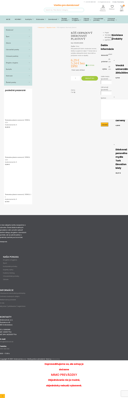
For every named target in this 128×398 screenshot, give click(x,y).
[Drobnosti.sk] (19, 11)
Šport (7, 36)
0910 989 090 (4, 349)
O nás (2, 303)
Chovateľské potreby (98, 19)
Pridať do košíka (89, 79)
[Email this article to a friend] (74, 92)
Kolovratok (56, 359)
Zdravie (8, 43)
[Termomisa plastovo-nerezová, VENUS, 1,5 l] (18, 155)
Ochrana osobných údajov (10, 296)
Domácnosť (52, 19)
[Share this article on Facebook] (71, 92)
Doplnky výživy (8, 270)
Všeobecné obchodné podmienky (12, 293)
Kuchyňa (28, 19)
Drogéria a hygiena (75, 19)
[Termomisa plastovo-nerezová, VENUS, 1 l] (18, 192)
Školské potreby (11, 82)
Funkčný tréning (8, 273)
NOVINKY (18, 19)
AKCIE (8, 19)
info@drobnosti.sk (104, 2)
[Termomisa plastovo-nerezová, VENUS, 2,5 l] (18, 117)
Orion (77, 46)
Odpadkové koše (51, 27)
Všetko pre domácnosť (66, 5)
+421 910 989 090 (90, 2)
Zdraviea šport (86, 19)
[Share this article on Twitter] (73, 92)
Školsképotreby (65, 19)
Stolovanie (40, 19)
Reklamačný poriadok (8, 300)
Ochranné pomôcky (111, 19)
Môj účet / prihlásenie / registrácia (12, 306)
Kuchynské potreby (10, 266)
